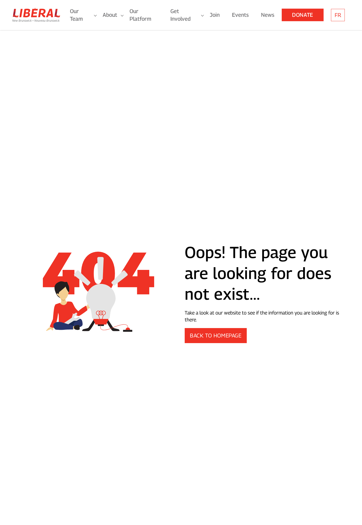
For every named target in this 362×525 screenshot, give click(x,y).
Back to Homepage (216, 335)
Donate (302, 15)
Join (215, 15)
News (267, 15)
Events (240, 15)
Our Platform (140, 15)
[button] (353, 514)
